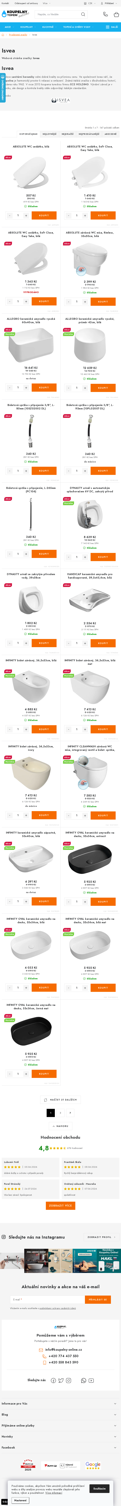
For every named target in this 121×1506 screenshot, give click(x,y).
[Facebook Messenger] (76, 1380)
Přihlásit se (98, 1299)
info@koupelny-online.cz (63, 1349)
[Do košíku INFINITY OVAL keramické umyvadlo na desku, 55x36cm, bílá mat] (103, 988)
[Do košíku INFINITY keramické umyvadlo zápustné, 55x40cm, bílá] (44, 901)
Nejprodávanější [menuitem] (89, 134)
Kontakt (5, 3)
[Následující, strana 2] (60, 1113)
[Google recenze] (93, 1465)
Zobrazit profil (100, 1237)
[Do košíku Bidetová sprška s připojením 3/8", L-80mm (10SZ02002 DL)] (44, 471)
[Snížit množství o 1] (10, 215)
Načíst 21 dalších (63, 1099)
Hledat (83, 14)
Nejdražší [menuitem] (68, 134)
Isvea (36, 58)
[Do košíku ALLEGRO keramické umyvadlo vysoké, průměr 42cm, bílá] (103, 388)
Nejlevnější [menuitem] (50, 134)
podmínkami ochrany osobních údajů (58, 1308)
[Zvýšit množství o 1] (26, 215)
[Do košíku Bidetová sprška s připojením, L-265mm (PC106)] (44, 554)
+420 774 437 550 (106, 14)
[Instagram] (68, 1380)
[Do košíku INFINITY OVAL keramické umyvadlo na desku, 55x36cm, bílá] (44, 988)
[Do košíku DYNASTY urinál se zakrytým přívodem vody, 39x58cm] (44, 643)
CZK (90, 3)
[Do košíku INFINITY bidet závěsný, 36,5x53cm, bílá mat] (103, 729)
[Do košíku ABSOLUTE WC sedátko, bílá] (44, 215)
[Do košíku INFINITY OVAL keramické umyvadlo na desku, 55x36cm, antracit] (103, 902)
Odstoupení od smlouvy (26, 3)
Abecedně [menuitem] (111, 134)
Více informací (53, 1493)
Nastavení (20, 1500)
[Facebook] (53, 1380)
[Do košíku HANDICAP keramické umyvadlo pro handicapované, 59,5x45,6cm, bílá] (103, 643)
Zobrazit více (60, 1205)
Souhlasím (99, 1488)
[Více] (112, 27)
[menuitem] (9, 27)
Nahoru (62, 1126)
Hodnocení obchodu (60, 1137)
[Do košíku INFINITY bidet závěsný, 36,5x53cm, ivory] (44, 815)
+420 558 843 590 (63, 1362)
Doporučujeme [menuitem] (28, 134)
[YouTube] (91, 1380)
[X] (60, 1380)
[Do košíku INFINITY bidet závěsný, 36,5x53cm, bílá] (44, 729)
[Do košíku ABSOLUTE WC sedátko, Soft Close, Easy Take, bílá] (103, 215)
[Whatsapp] (83, 1380)
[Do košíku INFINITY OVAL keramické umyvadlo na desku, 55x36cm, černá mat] (44, 1074)
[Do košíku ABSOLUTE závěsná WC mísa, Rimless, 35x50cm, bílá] (103, 302)
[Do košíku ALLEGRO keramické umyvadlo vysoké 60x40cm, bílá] (44, 387)
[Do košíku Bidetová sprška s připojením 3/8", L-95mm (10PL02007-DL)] (103, 471)
